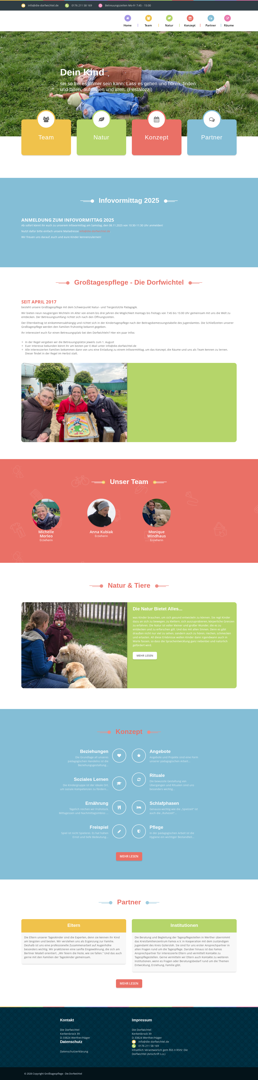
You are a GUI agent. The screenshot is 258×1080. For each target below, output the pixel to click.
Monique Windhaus (156, 533)
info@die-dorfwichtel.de (43, 5)
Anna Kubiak (101, 531)
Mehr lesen (145, 655)
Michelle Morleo (46, 533)
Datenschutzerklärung (74, 1051)
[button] (127, 21)
